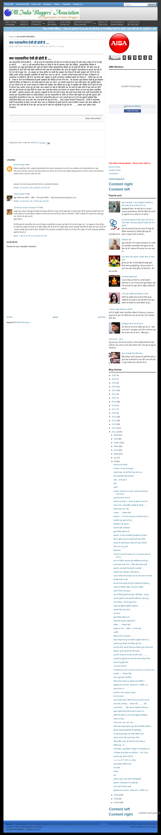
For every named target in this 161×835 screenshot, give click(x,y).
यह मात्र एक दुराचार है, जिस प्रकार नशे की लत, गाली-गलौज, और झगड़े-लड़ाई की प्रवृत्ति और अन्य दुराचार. (138, 223)
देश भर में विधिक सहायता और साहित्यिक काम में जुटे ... (132, 561)
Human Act (65, 23)
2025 (114, 379)
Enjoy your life (83, 23)
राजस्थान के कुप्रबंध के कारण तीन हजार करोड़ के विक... (132, 658)
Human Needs (117, 23)
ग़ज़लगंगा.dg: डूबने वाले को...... (124, 520)
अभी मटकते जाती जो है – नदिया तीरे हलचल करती (130, 564)
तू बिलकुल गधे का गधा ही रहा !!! (132, 324)
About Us (24, 23)
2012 (114, 428)
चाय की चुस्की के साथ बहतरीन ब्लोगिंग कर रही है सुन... (132, 598)
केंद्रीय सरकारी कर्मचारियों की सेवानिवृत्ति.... (128, 730)
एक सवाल (117, 613)
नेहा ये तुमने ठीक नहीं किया (122, 677)
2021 (114, 394)
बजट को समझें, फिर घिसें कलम (132, 353)
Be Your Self (134, 23)
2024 (114, 383)
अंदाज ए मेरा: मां (119, 689)
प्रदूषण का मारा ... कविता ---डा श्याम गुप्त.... (128, 628)
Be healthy (52, 23)
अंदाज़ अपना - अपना (116, 339)
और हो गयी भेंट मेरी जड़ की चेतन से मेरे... (127, 738)
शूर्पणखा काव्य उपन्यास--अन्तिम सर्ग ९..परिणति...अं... (131, 685)
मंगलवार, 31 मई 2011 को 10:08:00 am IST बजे (32, 188)
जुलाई (116, 454)
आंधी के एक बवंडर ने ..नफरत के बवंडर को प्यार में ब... (131, 501)
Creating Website (20, 824)
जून (115, 458)
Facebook (66, 4)
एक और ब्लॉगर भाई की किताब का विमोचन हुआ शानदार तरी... (134, 647)
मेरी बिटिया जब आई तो (121, 524)
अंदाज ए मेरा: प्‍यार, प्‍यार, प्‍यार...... (125, 722)
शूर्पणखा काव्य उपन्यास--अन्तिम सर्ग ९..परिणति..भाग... (131, 790)
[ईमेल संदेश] (48, 143)
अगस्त (116, 450)
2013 (114, 424)
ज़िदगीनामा (117, 550)
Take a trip (102, 23)
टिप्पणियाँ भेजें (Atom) (22, 322)
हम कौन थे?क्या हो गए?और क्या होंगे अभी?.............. (131, 655)
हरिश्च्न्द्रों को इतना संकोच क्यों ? (125, 621)
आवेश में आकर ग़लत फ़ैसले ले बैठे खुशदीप (127, 779)
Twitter (57, 4)
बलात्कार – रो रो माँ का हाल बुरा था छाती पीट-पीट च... (132, 516)
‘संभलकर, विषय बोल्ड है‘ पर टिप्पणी (120, 309)
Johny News (80, 824)
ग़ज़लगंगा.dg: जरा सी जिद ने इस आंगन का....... (129, 472)
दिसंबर (116, 435)
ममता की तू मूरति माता (121, 662)
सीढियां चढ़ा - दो (119, 745)
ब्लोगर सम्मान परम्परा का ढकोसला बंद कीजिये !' (129, 681)
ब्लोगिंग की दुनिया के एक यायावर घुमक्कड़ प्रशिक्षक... (131, 715)
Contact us (77, 4)
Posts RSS (9, 4)
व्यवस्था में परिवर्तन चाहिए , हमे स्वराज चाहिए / (129, 587)
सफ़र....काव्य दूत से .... (121, 480)
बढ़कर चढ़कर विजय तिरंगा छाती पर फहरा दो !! (129, 711)
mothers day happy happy (125, 692)
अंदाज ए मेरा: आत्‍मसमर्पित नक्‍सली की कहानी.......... (131, 505)
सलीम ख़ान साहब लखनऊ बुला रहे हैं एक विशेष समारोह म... (133, 726)
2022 (114, 390)
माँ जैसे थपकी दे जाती (121, 579)
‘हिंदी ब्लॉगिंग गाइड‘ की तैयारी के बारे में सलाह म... (130, 741)
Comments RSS (22, 4)
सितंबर (116, 446)
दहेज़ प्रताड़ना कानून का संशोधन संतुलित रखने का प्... (132, 640)
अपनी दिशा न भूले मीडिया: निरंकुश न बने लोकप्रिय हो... (132, 749)
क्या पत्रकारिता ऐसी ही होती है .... (30, 58)
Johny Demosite (92, 824)
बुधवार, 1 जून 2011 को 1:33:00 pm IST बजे (30, 236)
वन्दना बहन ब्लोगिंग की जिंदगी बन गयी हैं (135, 294)
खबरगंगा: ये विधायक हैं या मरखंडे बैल (126, 783)
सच (115, 775)
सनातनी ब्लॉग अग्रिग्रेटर (122, 528)
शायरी (116, 487)
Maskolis (45, 824)
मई (115, 461)
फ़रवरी (116, 802)
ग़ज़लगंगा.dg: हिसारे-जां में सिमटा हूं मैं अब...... (129, 643)
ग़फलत (116, 771)
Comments (113, 173)
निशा (115, 483)
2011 (114, 432)
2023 (114, 387)
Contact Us (36, 23)
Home (11, 37)
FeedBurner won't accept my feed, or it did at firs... (135, 670)
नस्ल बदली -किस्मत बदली (122, 786)
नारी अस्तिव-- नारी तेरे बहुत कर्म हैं (125, 602)
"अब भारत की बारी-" (120, 666)
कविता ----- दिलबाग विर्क (122, 625)
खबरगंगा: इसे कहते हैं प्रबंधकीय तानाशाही (128, 568)
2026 (114, 375)
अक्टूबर (116, 443)
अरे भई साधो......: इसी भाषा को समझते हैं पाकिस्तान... (132, 707)
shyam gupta (19, 194)
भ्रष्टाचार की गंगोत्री (120, 465)
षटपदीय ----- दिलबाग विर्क (122, 674)
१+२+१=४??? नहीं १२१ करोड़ (125, 760)
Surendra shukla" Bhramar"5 (26, 208)
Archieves (47, 4)
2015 (114, 417)
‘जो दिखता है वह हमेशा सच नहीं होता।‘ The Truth (131, 753)
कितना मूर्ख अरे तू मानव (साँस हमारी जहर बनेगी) (129, 539)
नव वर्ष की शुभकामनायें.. (130, 277)
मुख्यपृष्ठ (55, 317)
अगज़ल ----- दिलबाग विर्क (122, 513)
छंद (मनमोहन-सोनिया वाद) (122, 764)
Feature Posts (115, 170)
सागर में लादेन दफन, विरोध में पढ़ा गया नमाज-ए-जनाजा (131, 700)
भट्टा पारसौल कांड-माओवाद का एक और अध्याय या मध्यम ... (134, 576)
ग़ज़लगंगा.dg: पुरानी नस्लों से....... (125, 756)
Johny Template (35, 824)
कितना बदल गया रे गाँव (121, 509)
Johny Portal (55, 824)
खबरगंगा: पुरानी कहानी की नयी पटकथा (127, 651)
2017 (114, 409)
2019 (114, 402)
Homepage (11, 23)
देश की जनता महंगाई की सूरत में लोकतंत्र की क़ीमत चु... (132, 583)
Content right (121, 184)
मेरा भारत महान (119, 696)
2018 (114, 405)
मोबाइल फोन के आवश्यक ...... (124, 636)
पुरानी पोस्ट (102, 317)
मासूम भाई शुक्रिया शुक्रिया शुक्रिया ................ (130, 606)
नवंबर (116, 439)
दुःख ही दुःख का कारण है (122, 498)
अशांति (116, 632)
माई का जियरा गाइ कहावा (122, 591)
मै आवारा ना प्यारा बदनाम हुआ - (124, 468)
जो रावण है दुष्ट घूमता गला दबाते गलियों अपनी (129, 734)
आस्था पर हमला (119, 719)
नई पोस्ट (10, 317)
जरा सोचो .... (118, 768)
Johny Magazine (67, 824)
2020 (114, 398)
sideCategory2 (116, 179)
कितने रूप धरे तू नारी (121, 547)
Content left (119, 189)
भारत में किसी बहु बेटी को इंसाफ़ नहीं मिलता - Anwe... (132, 595)
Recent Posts (114, 167)
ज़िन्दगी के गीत (126, 240)
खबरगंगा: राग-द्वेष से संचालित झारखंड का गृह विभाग (130, 535)
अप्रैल (116, 795)
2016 (114, 413)
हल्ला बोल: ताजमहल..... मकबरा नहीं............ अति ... (131, 704)
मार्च (115, 799)
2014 (114, 420)
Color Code (36, 4)
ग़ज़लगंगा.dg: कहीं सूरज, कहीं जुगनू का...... (128, 572)
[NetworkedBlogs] (132, 106)
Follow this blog (132, 111)
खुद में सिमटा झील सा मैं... (122, 531)
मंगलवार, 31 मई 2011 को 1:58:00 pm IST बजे (31, 201)
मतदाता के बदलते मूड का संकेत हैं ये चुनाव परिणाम (130, 543)
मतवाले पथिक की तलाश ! (122, 610)
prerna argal (19, 165)
